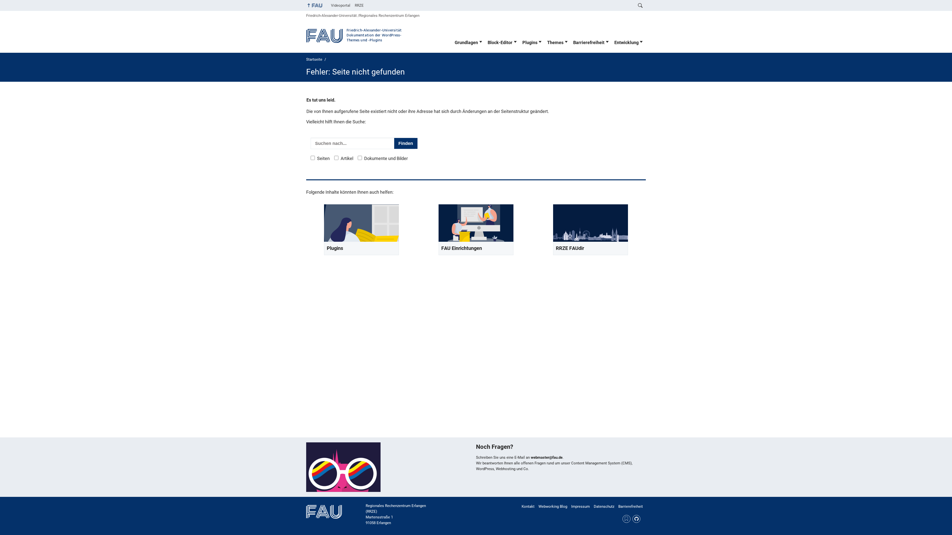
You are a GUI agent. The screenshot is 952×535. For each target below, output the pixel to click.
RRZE (359, 5)
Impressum (580, 506)
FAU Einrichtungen (461, 248)
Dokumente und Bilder (386, 158)
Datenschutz (604, 506)
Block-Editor (500, 42)
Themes (555, 42)
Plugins (529, 42)
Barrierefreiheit (588, 42)
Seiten (323, 158)
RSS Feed (626, 519)
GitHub (636, 519)
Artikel (347, 158)
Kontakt (528, 506)
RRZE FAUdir (570, 248)
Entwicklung (626, 42)
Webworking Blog (552, 506)
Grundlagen (466, 42)
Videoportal (340, 5)
